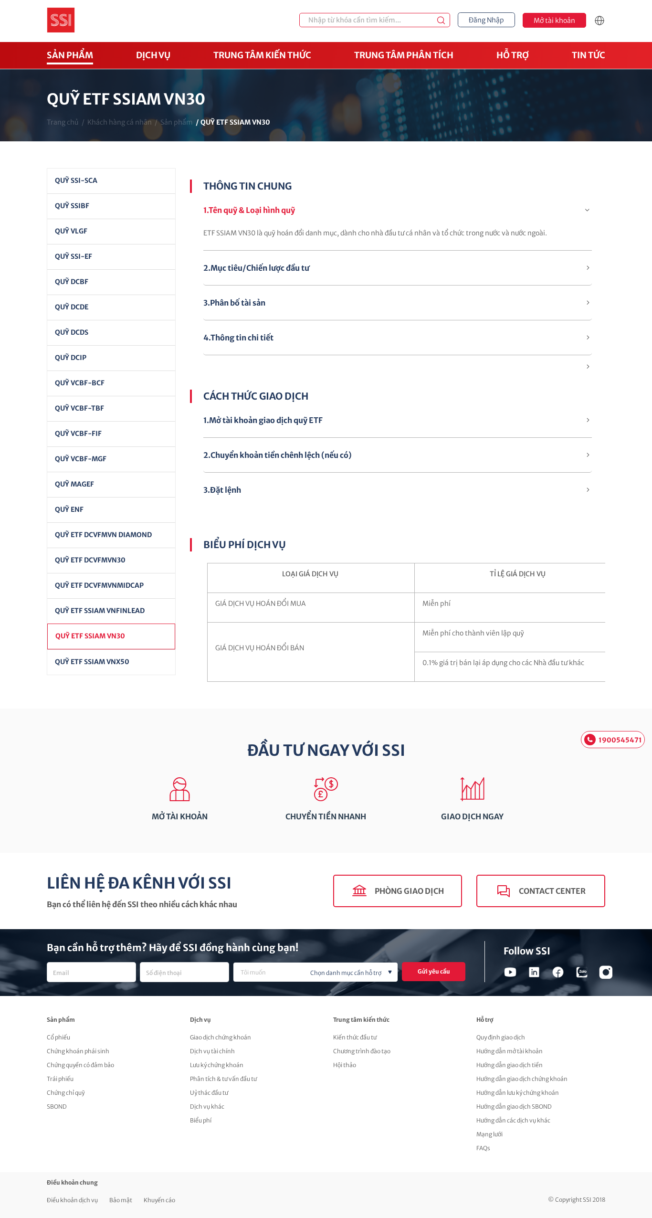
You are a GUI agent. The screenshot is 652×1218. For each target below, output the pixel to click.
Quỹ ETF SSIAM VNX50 (92, 661)
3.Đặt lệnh (222, 490)
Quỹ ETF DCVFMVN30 (90, 560)
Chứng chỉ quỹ (65, 1092)
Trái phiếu (60, 1078)
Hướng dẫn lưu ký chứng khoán (517, 1092)
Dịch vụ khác (207, 1106)
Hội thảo (344, 1065)
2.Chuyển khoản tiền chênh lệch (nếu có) (277, 455)
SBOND (57, 1106)
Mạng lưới (489, 1134)
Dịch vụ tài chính (212, 1051)
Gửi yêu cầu (434, 971)
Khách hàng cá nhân (119, 122)
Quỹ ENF (69, 509)
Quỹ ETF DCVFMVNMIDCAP (99, 585)
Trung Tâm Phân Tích (403, 55)
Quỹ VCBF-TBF (79, 408)
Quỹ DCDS (71, 332)
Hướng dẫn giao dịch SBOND (514, 1106)
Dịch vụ (153, 55)
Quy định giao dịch (500, 1037)
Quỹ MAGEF (74, 484)
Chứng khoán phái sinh (78, 1051)
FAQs (483, 1148)
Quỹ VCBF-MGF (80, 459)
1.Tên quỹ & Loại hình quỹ (249, 210)
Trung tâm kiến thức (262, 55)
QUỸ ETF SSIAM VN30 (90, 636)
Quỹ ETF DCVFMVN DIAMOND (103, 534)
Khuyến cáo (159, 1200)
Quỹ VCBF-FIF (78, 433)
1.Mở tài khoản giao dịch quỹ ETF (263, 420)
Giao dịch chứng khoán (220, 1037)
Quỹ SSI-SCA (76, 180)
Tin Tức (588, 55)
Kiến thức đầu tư (355, 1037)
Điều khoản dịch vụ (72, 1200)
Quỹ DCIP (70, 357)
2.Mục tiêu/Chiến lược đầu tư (256, 268)
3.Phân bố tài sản (234, 302)
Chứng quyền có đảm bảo (80, 1065)
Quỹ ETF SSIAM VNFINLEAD (100, 610)
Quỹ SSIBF (72, 205)
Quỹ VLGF (71, 231)
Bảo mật (120, 1200)
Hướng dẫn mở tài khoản (509, 1051)
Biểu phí (200, 1120)
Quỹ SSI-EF (73, 256)
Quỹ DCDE (71, 307)
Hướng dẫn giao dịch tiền (509, 1065)
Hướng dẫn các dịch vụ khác (513, 1120)
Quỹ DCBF (71, 281)
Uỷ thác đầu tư (209, 1092)
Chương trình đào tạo (361, 1051)
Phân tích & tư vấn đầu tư (223, 1078)
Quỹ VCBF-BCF (80, 383)
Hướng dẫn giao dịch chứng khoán (522, 1078)
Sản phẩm (70, 55)
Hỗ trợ (512, 55)
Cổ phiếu (58, 1037)
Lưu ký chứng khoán (216, 1065)
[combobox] (315, 972)
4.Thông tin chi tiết (238, 337)
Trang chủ (63, 122)
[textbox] (331, 973)
